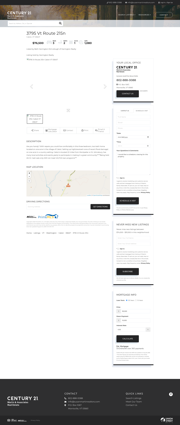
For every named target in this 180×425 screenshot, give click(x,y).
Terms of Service (126, 210)
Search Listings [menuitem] (126, 15)
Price (118, 307)
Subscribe (128, 272)
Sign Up (170, 2)
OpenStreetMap (97, 195)
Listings (37, 233)
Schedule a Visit (142, 111)
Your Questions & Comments (127, 151)
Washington (51, 233)
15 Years (140, 300)
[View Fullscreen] (29, 180)
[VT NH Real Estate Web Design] (167, 420)
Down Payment (122, 316)
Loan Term (120, 300)
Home (29, 233)
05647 (68, 233)
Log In (162, 2)
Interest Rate (121, 325)
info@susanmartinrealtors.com (141, 3)
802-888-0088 (115, 3)
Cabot (61, 233)
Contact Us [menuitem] (131, 405)
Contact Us (127, 94)
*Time (118, 142)
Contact (164, 15)
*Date (118, 133)
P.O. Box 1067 (78, 407)
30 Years (131, 300)
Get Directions (100, 207)
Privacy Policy (145, 192)
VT (43, 233)
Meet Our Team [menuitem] (134, 402)
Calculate (127, 339)
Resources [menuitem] (144, 15)
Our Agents (144, 91)
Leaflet (89, 195)
